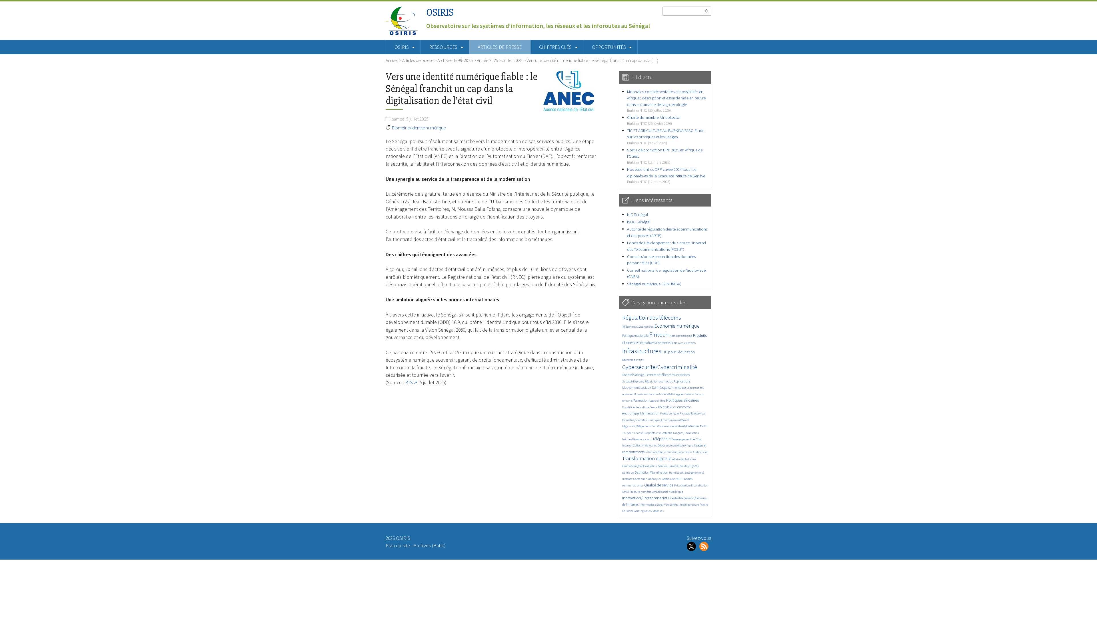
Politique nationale (635, 335)
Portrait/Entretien (686, 426)
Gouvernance (665, 426)
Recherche (628, 360)
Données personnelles (666, 387)
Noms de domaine (681, 336)
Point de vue (666, 407)
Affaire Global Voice (684, 459)
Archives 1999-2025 (455, 60)
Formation (640, 400)
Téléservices (698, 413)
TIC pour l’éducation (678, 352)
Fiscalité (627, 407)
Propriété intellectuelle (658, 433)
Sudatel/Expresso (633, 381)
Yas (662, 511)
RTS (409, 382)
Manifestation (649, 413)
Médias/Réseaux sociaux (637, 439)
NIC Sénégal (637, 214)
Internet (627, 445)
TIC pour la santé (632, 433)
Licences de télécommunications (667, 374)
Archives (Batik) (429, 545)
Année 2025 (487, 60)
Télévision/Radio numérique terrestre (668, 452)
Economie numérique (677, 325)
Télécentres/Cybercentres (637, 326)
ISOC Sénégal (638, 222)
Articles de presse (500, 47)
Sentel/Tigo (687, 466)
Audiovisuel (700, 452)
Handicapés (676, 472)
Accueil (392, 60)
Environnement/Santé (675, 420)
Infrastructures (641, 350)
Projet (639, 360)
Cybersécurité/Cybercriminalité (659, 367)
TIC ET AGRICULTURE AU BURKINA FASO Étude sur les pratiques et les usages (665, 136)
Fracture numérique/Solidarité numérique (656, 492)
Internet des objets (651, 504)
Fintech (659, 334)
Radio (703, 426)
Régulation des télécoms (651, 317)
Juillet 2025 (512, 60)
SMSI (625, 492)
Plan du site (398, 545)
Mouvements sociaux (636, 387)
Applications (682, 381)
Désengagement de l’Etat (686, 439)
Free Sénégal (671, 504)
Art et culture (641, 407)
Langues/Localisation (686, 433)
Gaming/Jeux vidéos (646, 511)
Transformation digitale (646, 458)
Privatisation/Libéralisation (691, 485)
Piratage (685, 413)
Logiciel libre (657, 400)
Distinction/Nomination (651, 472)
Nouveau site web (685, 343)
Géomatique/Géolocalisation (639, 466)
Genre (653, 407)
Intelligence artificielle (694, 504)
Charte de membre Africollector (654, 120)
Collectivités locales (645, 445)
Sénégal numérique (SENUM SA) (654, 284)
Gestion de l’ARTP (672, 479)
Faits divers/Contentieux (656, 342)
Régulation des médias (659, 381)
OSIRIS (440, 12)
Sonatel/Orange (633, 374)
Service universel (668, 466)
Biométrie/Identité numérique (419, 128)
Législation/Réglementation (639, 426)
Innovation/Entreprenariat (644, 497)
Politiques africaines (682, 400)
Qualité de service (658, 485)
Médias (670, 394)
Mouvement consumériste (650, 394)
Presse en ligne (669, 413)
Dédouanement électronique (675, 445)
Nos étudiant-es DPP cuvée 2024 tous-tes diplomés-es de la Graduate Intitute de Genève (666, 175)
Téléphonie (661, 438)
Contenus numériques (647, 479)
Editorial (627, 511)
